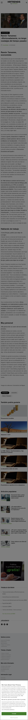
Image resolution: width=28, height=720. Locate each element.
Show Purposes (14, 717)
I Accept (14, 713)
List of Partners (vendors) (8, 709)
